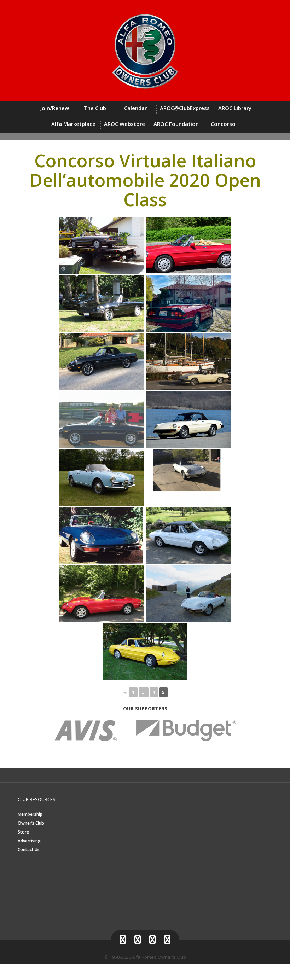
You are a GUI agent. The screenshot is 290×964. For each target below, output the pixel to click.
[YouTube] (167, 940)
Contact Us (29, 850)
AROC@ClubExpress (185, 107)
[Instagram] (152, 940)
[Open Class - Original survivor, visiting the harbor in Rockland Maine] (188, 361)
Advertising (29, 841)
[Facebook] (122, 940)
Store (23, 832)
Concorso (223, 123)
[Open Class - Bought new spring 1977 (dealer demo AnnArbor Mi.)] (188, 419)
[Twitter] (137, 940)
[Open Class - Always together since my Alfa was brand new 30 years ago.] (188, 303)
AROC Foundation (176, 123)
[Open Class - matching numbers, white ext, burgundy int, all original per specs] (188, 477)
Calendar (135, 107)
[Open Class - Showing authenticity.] (101, 245)
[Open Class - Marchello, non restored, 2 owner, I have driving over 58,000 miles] (101, 303)
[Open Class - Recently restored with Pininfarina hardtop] (188, 535)
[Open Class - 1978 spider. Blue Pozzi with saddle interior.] (101, 419)
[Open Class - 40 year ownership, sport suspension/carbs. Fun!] (101, 535)
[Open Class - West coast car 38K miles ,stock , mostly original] (188, 245)
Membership (30, 814)
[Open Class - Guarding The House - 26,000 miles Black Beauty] (101, 361)
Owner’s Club (31, 823)
